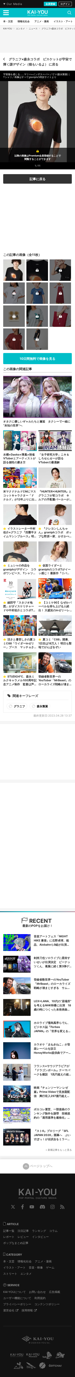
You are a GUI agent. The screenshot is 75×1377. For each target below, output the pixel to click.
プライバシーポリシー (17, 1304)
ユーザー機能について (17, 1298)
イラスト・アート (14, 1267)
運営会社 (8, 1310)
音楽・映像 (36, 1267)
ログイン (65, 3)
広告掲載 (54, 1292)
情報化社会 (25, 1261)
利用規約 (40, 1298)
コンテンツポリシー (47, 1304)
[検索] (69, 12)
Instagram (52, 1206)
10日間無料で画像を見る (37, 359)
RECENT (40, 920)
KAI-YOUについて (14, 1292)
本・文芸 (8, 1261)
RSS (62, 1206)
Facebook (22, 1206)
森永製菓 (42, 706)
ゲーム (50, 1267)
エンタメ (20, 28)
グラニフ (19, 706)
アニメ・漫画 (43, 1261)
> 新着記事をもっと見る (59, 1149)
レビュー (23, 1236)
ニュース (33, 28)
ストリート (10, 1273)
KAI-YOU (7, 28)
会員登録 (50, 3)
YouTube (31, 1206)
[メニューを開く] (6, 13)
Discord (42, 1206)
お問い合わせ (37, 1292)
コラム (53, 1230)
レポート (8, 1236)
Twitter (13, 1206)
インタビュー (40, 1236)
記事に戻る (38, 179)
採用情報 (27, 1310)
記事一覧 (8, 1230)
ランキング (39, 1230)
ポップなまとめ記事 (15, 1243)
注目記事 (23, 1230)
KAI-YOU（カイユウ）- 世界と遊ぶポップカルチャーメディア (38, 13)
